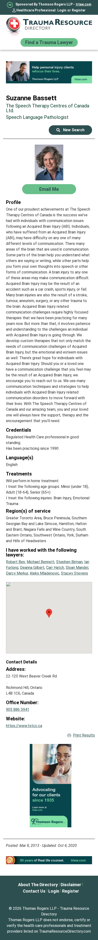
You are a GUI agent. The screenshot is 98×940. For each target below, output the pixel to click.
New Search (73, 130)
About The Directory (38, 884)
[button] (49, 613)
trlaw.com (83, 4)
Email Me (49, 189)
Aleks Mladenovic (44, 573)
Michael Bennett (40, 562)
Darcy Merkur (17, 573)
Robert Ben (15, 562)
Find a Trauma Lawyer (49, 42)
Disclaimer (71, 884)
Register (79, 10)
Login (61, 10)
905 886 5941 (17, 709)
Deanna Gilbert (32, 567)
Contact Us (34, 891)
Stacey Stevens (74, 573)
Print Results (84, 735)
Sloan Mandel (77, 567)
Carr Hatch (55, 567)
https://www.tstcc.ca (24, 725)
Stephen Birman (69, 562)
